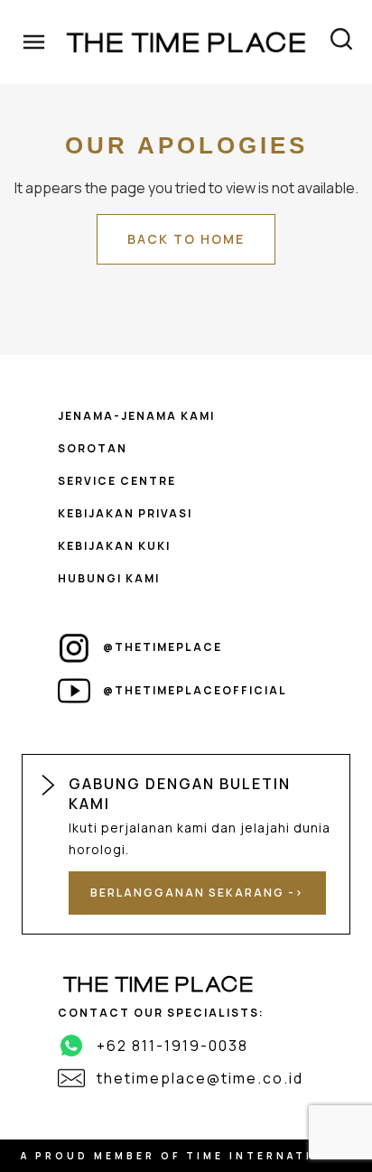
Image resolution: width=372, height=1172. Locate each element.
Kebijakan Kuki (114, 545)
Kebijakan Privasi (125, 513)
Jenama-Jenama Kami (136, 415)
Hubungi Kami (109, 578)
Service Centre (117, 480)
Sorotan (92, 448)
